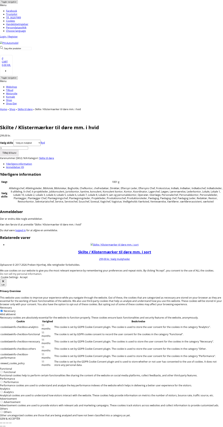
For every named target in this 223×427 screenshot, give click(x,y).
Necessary (9, 311)
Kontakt (10, 97)
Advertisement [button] (8, 398)
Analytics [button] (5, 388)
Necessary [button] (6, 307)
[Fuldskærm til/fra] (4, 422)
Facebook (11, 11)
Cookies (10, 21)
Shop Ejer (11, 103)
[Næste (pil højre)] (4, 426)
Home (3, 109)
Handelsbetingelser (17, 24)
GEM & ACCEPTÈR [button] (10, 418)
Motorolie (11, 93)
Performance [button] (7, 378)
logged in (20, 230)
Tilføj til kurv (9, 153)
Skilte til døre (25, 109)
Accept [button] (24, 277)
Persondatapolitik (16, 27)
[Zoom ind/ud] (1, 422)
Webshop (11, 87)
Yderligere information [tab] (19, 164)
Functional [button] (6, 368)
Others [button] (4, 408)
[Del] (7, 422)
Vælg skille (6, 143)
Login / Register (9, 36)
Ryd (43, 142)
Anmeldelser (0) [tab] (15, 167)
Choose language (16, 31)
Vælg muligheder (120, 259)
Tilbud (9, 90)
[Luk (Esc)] (10, 422)
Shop (9, 100)
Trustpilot (11, 14)
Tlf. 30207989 (13, 17)
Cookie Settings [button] (9, 277)
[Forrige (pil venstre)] (1, 426)
